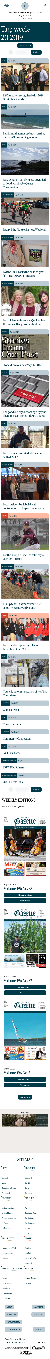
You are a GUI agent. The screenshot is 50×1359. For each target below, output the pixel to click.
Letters (27, 1188)
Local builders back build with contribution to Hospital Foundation (23, 506)
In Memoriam (7, 1293)
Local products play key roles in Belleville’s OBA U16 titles (20, 647)
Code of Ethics (13, 1329)
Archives (39, 1329)
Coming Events (11, 709)
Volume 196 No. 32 (18, 980)
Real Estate (8, 1238)
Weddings (30, 1268)
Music (27, 1233)
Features (6, 1198)
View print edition (25, 895)
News (4, 1168)
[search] (45, 5)
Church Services (12, 724)
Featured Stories (31, 1278)
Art (26, 1208)
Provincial (6, 1193)
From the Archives (9, 1218)
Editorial (30, 1168)
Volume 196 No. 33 (18, 888)
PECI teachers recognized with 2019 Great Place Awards (23, 97)
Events (4, 1278)
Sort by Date (23, 45)
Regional (28, 1263)
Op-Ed (27, 1183)
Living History (7, 1213)
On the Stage (29, 1218)
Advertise (11, 1314)
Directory (28, 1283)
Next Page (36, 52)
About (9, 1307)
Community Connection (17, 738)
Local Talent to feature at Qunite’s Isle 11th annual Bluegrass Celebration (24, 322)
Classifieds (6, 1288)
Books (27, 1228)
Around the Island (12, 1268)
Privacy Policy (13, 1322)
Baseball (28, 1253)
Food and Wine (31, 1213)
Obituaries (6, 1298)
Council (5, 1178)
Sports (28, 1238)
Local (4, 1183)
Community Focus (9, 1188)
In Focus (5, 1223)
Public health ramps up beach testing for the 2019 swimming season (24, 135)
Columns (28, 1193)
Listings (5, 1258)
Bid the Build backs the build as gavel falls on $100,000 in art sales (23, 273)
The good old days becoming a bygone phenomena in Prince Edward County (24, 413)
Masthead (38, 1307)
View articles (25, 900)
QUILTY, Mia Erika (13, 782)
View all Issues (25, 1097)
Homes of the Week (9, 1248)
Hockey (28, 1248)
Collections (6, 1228)
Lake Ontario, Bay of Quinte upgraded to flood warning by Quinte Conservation (24, 183)
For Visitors (6, 1283)
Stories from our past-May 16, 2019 (22, 365)
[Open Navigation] (6, 5)
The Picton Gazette (18, 1342)
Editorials (28, 1178)
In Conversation (8, 1208)
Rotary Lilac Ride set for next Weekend (24, 229)
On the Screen (30, 1223)
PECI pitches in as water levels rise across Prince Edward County (22, 605)
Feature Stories (7, 1253)
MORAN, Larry (11, 753)
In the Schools (30, 1258)
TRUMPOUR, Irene (13, 767)
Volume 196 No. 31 (18, 1072)
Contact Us (38, 1314)
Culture (29, 1198)
